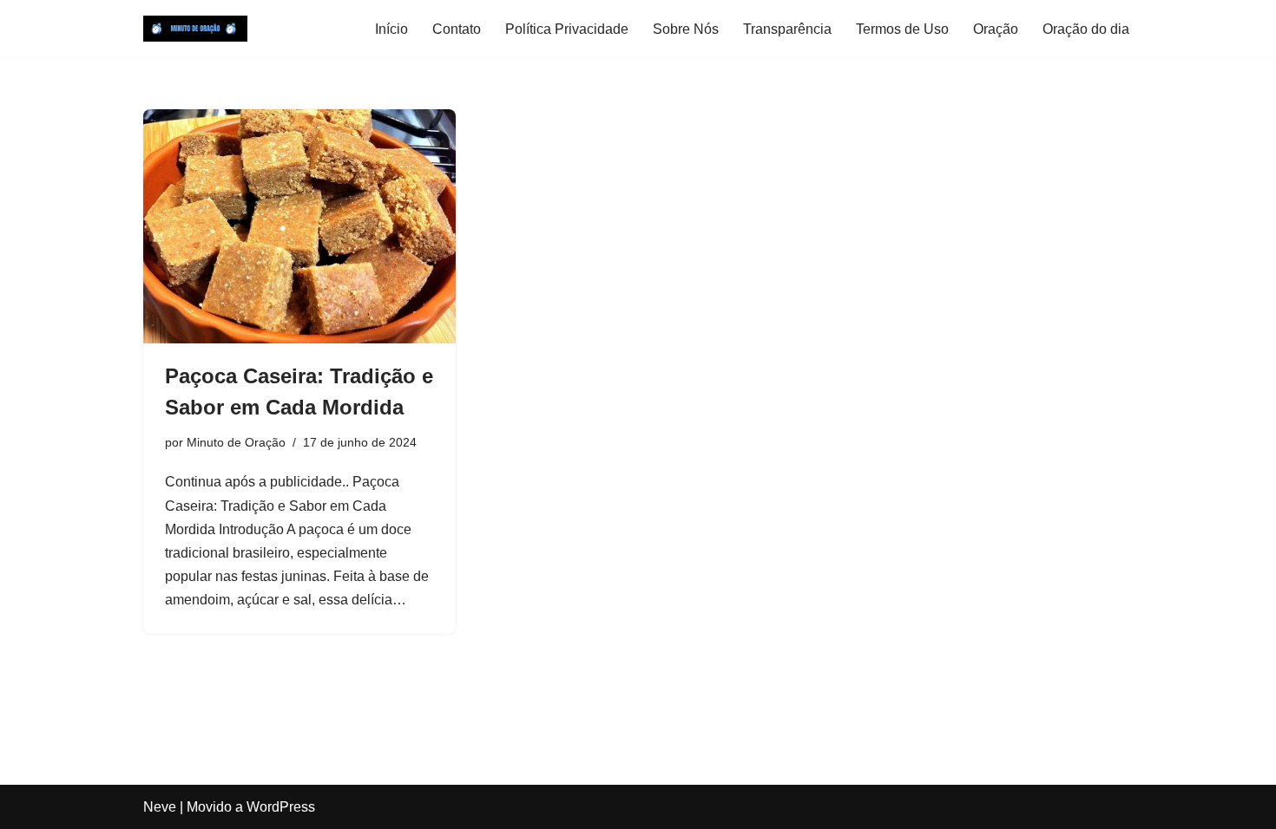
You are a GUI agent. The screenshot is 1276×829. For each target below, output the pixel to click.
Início (391, 29)
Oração (995, 29)
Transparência (787, 29)
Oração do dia (1086, 29)
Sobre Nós (686, 29)
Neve (159, 807)
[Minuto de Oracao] (195, 29)
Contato (456, 29)
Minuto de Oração (236, 442)
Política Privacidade (566, 29)
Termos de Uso (902, 29)
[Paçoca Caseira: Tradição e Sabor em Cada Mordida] (299, 226)
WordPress (281, 807)
